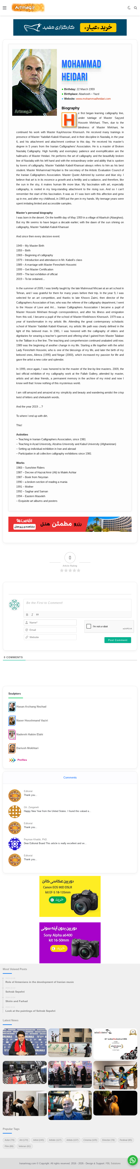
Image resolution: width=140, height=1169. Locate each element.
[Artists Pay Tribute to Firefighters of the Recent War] (70, 1074)
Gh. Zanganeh (31, 807)
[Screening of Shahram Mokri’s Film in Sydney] (115, 1103)
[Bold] (27, 614)
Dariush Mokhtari (27, 748)
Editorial (28, 791)
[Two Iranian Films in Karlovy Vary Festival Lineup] (25, 1072)
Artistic (55, 1140)
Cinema (90, 1140)
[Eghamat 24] (70, 524)
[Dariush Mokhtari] (12, 748)
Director (108, 1140)
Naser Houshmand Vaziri (32, 720)
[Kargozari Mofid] (70, 27)
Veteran (25, 1146)
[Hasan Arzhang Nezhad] (12, 706)
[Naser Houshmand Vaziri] (12, 720)
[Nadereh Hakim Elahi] (12, 734)
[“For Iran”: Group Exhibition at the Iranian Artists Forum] (115, 1075)
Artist (38, 1140)
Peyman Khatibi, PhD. (35, 839)
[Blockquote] (37, 614)
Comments (70, 777)
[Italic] (32, 614)
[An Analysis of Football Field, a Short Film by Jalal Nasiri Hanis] (70, 1042)
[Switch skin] (129, 9)
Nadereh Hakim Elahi (29, 734)
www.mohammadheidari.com (93, 98)
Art (24, 1140)
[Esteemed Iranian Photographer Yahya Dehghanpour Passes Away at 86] (25, 1103)
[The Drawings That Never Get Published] (70, 1105)
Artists (72, 1140)
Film (9, 1146)
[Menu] (4, 9)
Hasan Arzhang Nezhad (31, 706)
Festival (126, 1140)
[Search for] (135, 9)
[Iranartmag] (28, 8)
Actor (9, 1140)
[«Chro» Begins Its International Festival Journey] (115, 1043)
